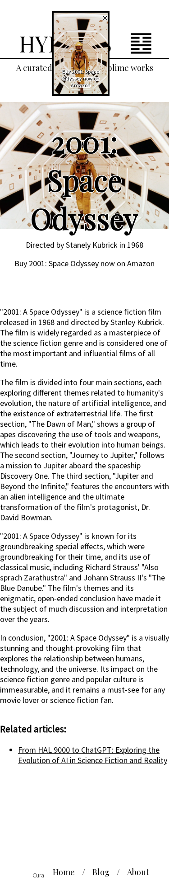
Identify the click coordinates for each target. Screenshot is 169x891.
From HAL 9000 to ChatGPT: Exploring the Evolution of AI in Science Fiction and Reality (92, 755)
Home (64, 872)
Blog (101, 872)
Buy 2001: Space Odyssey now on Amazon (84, 263)
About (138, 872)
